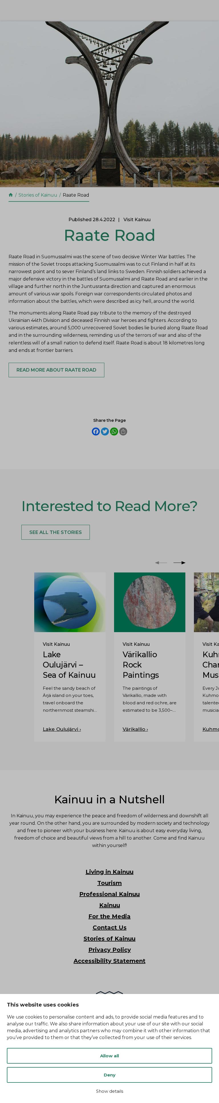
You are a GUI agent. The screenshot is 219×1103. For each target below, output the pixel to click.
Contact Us (110, 927)
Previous (161, 562)
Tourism (109, 883)
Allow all (109, 1055)
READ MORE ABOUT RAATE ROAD (56, 370)
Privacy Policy (109, 949)
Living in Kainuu (109, 871)
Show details (109, 1091)
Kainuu (109, 905)
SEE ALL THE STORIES (55, 532)
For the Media (109, 916)
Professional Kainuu (109, 894)
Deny (109, 1075)
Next (179, 562)
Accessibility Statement (109, 960)
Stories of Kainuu (109, 938)
